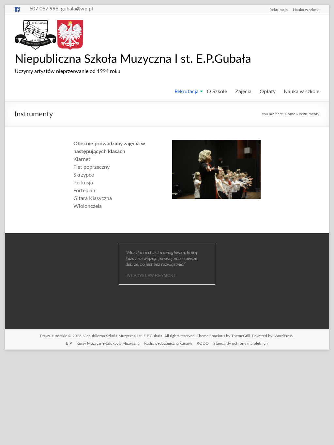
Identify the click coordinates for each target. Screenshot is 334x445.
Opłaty (268, 91)
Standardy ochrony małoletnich (240, 343)
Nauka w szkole (306, 10)
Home (290, 114)
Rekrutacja (278, 10)
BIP (69, 343)
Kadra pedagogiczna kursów (168, 343)
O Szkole (217, 91)
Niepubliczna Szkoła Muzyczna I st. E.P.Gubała (133, 59)
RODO (203, 343)
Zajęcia (243, 91)
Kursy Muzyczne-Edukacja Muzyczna (108, 343)
